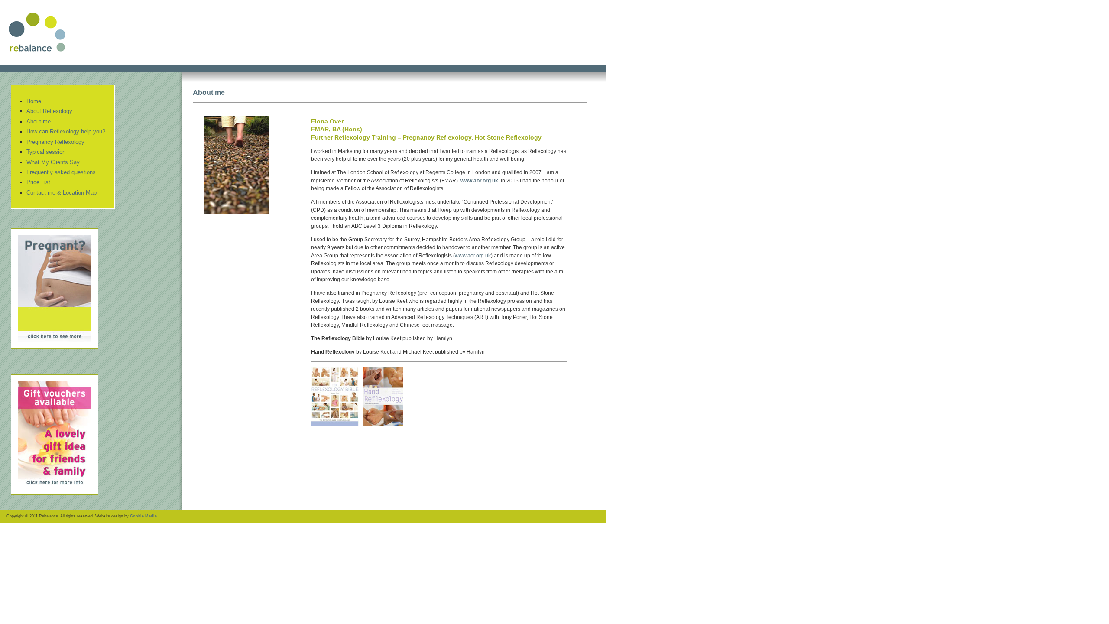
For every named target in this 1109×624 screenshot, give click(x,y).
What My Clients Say (53, 162)
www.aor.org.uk (479, 181)
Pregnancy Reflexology (55, 142)
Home (33, 101)
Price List (38, 182)
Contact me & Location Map (61, 192)
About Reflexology (49, 111)
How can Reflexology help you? (65, 131)
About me (38, 121)
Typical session (45, 152)
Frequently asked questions (61, 172)
